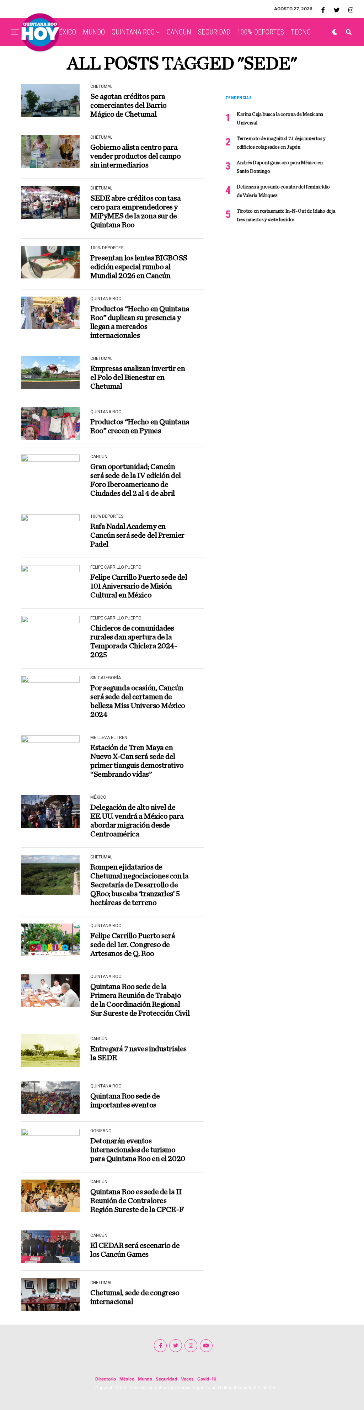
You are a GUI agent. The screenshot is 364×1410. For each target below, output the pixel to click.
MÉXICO (64, 32)
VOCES (198, 62)
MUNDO (94, 32)
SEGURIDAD (214, 32)
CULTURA (169, 62)
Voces (187, 1379)
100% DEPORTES (260, 32)
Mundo (145, 1379)
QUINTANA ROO (133, 32)
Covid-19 (206, 1379)
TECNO (301, 32)
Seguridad (166, 1379)
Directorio (105, 1379)
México (126, 1379)
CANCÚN (179, 32)
